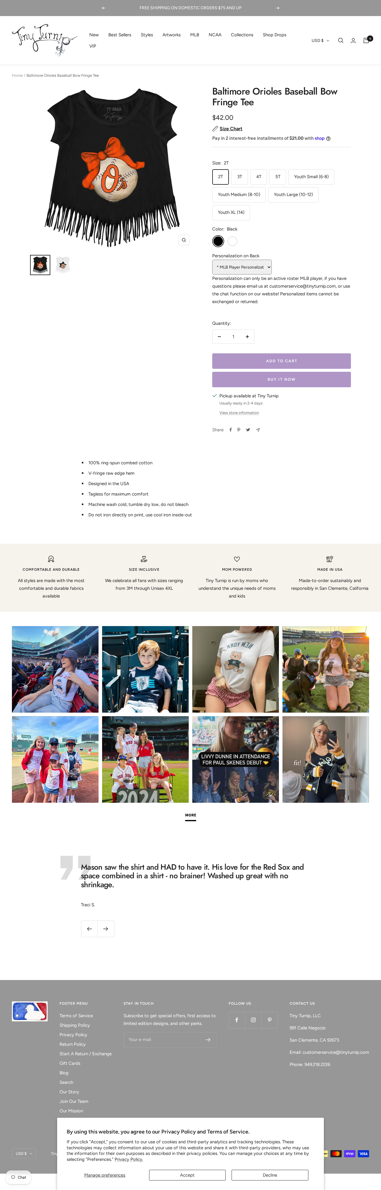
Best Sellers (119, 34)
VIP (92, 46)
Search (66, 1082)
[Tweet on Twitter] (248, 430)
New (94, 34)
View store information (239, 412)
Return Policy (73, 1044)
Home (17, 75)
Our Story (69, 1092)
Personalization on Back (235, 255)
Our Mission (71, 1111)
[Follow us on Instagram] (253, 1020)
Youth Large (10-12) (293, 194)
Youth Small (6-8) (311, 176)
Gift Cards (70, 1063)
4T (258, 176)
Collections (242, 34)
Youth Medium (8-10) (239, 194)
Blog (64, 1072)
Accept (187, 1175)
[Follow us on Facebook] (237, 1020)
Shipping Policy (75, 1025)
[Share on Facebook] (230, 430)
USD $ (318, 40)
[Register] (208, 1040)
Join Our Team (74, 1101)
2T (220, 176)
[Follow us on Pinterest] (269, 1020)
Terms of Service (76, 1015)
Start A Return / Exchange (86, 1053)
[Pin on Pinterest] (238, 430)
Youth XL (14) (231, 212)
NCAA (215, 34)
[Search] (340, 40)
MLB (194, 34)
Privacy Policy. (129, 1159)
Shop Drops (274, 34)
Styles (147, 34)
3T (239, 176)
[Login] (353, 40)
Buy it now (282, 379)
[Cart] (366, 40)
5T (277, 176)
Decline (270, 1175)
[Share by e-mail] (258, 430)
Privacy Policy (73, 1034)
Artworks (172, 34)
